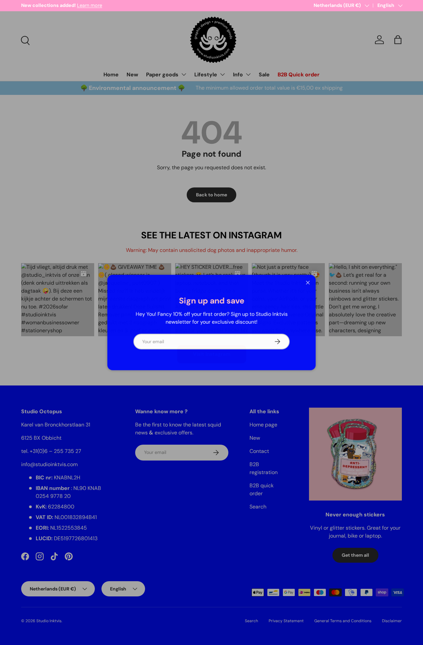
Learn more (89, 5)
